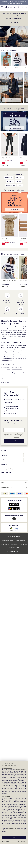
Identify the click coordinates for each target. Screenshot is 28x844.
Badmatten (10, 181)
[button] (2, 7)
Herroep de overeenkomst (14, 536)
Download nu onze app (14, 500)
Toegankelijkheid (5, 544)
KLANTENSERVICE (7, 478)
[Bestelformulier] (19, 7)
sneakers (12, 334)
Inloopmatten (19, 177)
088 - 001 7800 (7, 472)
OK (14, 837)
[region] (14, 802)
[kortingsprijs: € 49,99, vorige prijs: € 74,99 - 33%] (9, 144)
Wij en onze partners (7, 768)
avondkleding (15, 336)
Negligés (3, 378)
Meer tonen (16, 437)
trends (8, 369)
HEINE (3, 483)
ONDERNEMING (6, 487)
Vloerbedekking (10, 185)
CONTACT (4, 450)
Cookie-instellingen (21, 841)
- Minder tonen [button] (5, 382)
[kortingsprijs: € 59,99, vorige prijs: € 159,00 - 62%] (9, 225)
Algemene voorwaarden (7, 540)
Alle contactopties (9, 460)
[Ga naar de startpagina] (6, 7)
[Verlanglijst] (22, 7)
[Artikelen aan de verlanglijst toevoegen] (16, 135)
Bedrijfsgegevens (15, 544)
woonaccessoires (17, 369)
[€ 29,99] (9, 267)
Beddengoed (8, 177)
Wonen (20, 185)
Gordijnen (18, 181)
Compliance (24, 544)
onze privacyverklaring (12, 828)
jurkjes (7, 334)
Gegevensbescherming (20, 540)
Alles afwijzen (5, 841)
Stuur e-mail (7, 455)
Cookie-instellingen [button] (14, 547)
